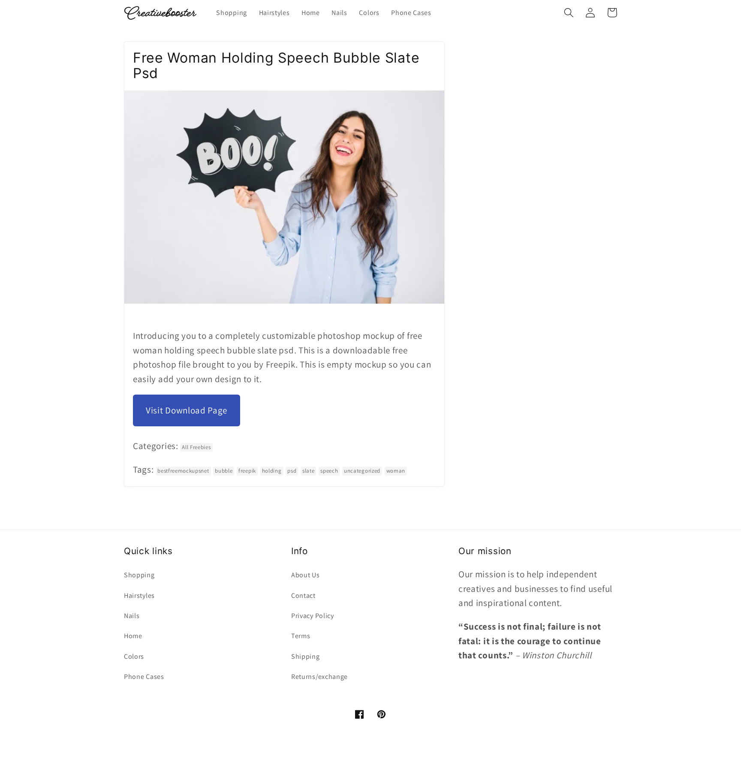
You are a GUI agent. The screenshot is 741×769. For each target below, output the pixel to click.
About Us (305, 574)
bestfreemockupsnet (183, 470)
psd (291, 470)
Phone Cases (144, 676)
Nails (131, 615)
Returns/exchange (319, 676)
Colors (134, 656)
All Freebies (196, 447)
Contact (303, 595)
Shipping (305, 656)
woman (395, 470)
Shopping (139, 574)
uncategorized (362, 470)
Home (133, 635)
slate (308, 470)
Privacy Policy (312, 615)
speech (329, 470)
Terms (300, 635)
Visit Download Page (186, 410)
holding (272, 470)
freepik (247, 470)
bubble (223, 470)
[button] (569, 13)
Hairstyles (139, 595)
